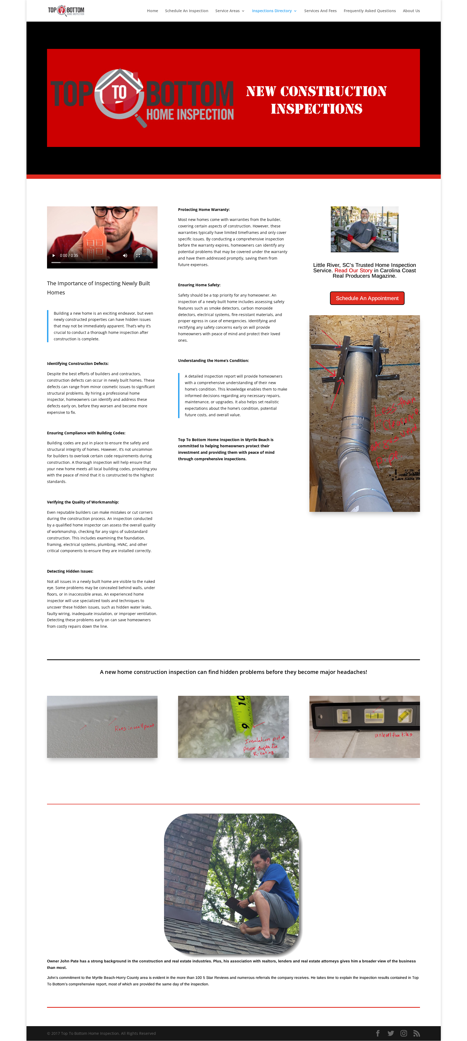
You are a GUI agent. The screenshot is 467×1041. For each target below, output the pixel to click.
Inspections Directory (272, 11)
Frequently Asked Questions (370, 11)
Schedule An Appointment (367, 298)
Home (152, 11)
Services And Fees (320, 11)
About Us (411, 11)
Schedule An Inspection (186, 11)
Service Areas (227, 11)
